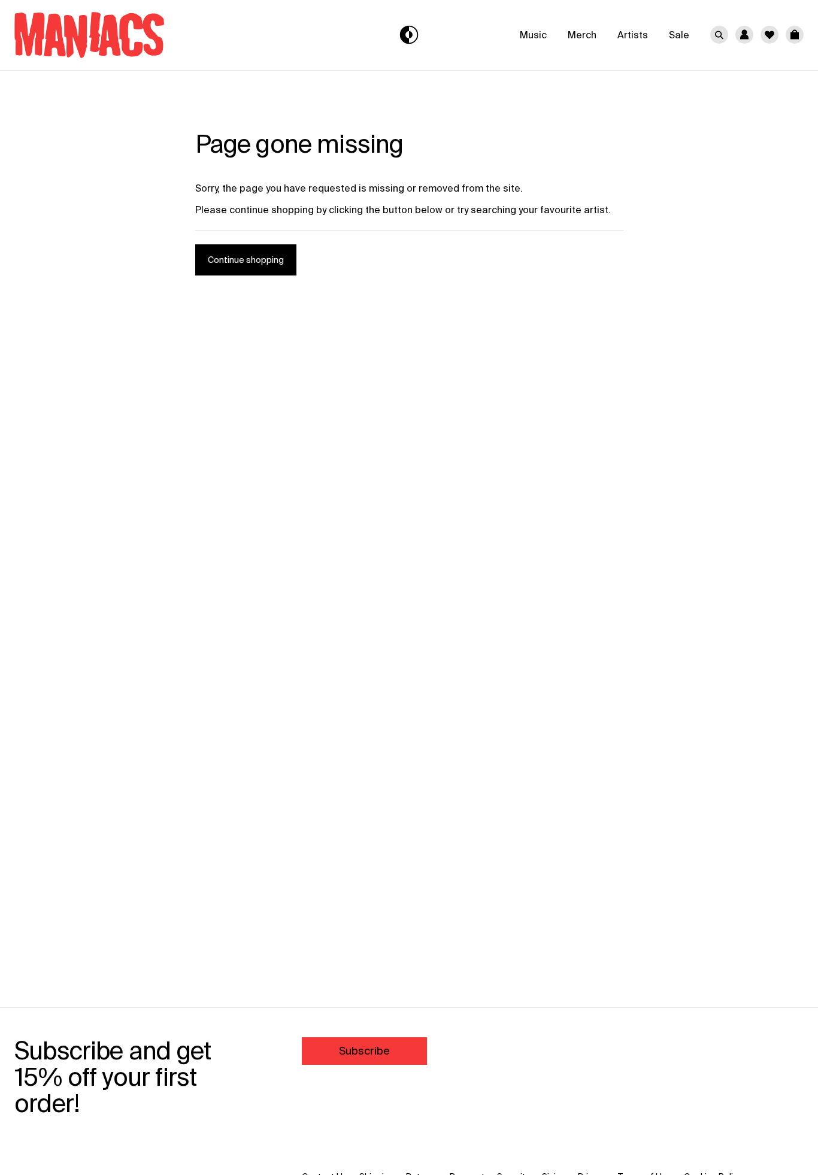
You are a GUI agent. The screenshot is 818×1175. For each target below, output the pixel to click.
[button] (795, 35)
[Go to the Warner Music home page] (140, 35)
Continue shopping (246, 260)
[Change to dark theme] (409, 35)
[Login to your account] (744, 35)
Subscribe (364, 1050)
